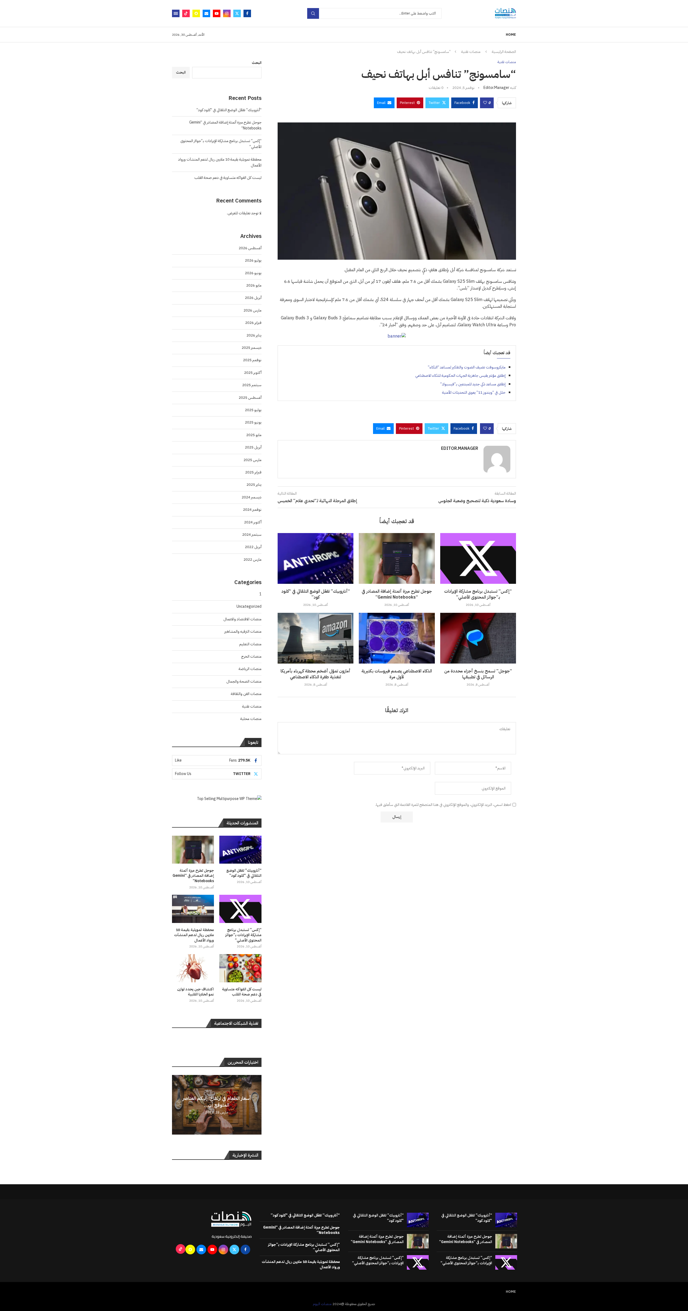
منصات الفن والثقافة (246, 694)
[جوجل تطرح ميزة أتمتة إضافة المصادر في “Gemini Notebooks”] (397, 558)
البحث (256, 63)
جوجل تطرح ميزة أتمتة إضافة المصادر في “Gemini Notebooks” (397, 594)
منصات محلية (250, 719)
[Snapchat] (196, 13)
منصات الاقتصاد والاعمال (242, 619)
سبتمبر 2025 (251, 385)
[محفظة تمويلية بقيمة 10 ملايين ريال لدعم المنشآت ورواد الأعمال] (193, 909)
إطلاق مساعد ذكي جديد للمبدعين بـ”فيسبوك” (473, 384)
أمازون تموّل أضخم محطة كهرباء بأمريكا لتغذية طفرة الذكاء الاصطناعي (315, 674)
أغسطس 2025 (250, 397)
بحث (313, 13)
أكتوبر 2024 (252, 522)
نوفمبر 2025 (252, 360)
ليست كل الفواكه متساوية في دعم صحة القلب (227, 177)
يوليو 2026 (253, 260)
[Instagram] (227, 13)
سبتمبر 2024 (251, 534)
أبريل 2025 (253, 447)
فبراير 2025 (253, 472)
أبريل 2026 (253, 297)
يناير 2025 (253, 484)
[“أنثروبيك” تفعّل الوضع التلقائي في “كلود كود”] (315, 558)
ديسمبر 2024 (251, 497)
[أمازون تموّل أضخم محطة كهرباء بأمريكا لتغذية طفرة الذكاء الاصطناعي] (315, 638)
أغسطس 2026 (250, 248)
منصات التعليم (250, 644)
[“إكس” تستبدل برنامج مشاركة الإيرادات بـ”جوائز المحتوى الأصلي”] (478, 558)
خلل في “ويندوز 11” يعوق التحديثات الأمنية (474, 392)
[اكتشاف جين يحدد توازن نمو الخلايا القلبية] (193, 968)
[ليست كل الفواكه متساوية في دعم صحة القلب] (240, 968)
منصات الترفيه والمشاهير (242, 631)
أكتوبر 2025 (252, 372)
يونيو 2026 (253, 273)
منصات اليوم (322, 1303)
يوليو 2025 (253, 410)
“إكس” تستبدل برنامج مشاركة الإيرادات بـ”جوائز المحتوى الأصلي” (478, 594)
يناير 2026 (253, 335)
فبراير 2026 (253, 322)
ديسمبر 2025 (251, 347)
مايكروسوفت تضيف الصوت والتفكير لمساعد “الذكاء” (467, 367)
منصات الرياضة (250, 669)
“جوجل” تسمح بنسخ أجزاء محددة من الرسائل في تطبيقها (478, 674)
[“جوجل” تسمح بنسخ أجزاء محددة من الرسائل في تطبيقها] (478, 638)
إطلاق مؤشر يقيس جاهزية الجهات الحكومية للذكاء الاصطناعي (460, 375)
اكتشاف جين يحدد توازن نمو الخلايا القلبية (195, 992)
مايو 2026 (253, 285)
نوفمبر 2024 (252, 509)
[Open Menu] (176, 13)
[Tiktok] (186, 13)
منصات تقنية (471, 52)
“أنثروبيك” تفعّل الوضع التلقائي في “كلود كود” (315, 594)
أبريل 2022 (253, 547)
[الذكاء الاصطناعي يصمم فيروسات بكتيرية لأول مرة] (397, 638)
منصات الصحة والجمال (243, 681)
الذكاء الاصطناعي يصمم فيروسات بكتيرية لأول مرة (396, 674)
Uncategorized (248, 606)
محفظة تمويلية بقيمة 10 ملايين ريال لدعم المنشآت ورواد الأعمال (194, 935)
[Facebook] (247, 13)
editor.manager (496, 87)
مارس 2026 (252, 310)
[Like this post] (485, 102)
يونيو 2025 (253, 422)
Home (511, 34)
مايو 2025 (253, 435)
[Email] (206, 13)
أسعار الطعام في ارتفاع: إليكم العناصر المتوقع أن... (216, 1101)
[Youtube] (216, 13)
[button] (177, 1104)
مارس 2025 (252, 460)
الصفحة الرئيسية (504, 52)
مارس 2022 (252, 559)
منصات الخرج (251, 656)
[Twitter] (237, 13)
